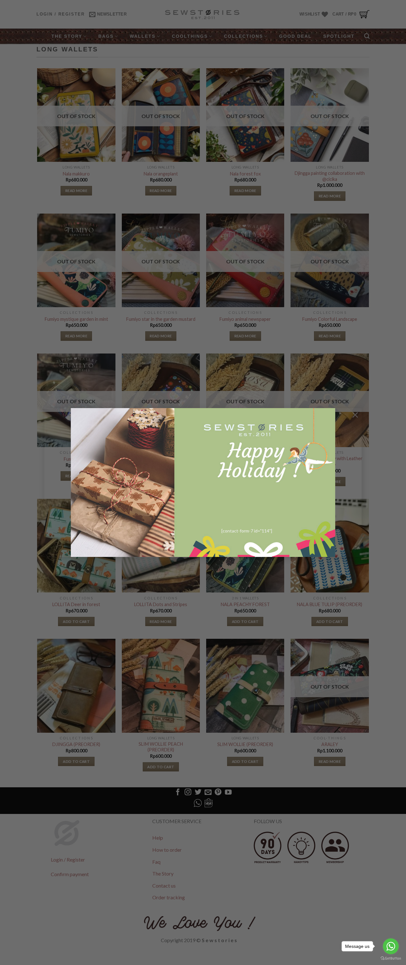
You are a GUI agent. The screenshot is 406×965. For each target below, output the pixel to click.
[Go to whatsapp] (391, 946)
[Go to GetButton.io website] (391, 958)
